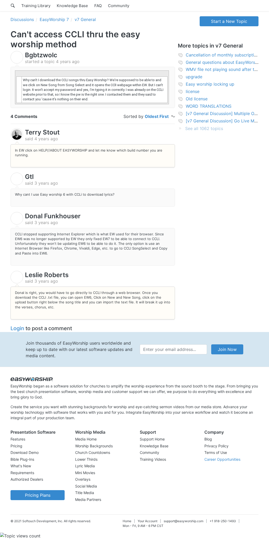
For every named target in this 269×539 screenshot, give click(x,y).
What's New (21, 466)
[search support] (13, 5)
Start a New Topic (229, 21)
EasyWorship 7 (54, 19)
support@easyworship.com (183, 521)
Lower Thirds (86, 459)
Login (17, 328)
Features (18, 439)
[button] (38, 432)
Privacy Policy (216, 446)
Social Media (86, 486)
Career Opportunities (222, 459)
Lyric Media (85, 466)
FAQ (98, 5)
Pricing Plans (37, 495)
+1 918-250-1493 (223, 521)
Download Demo (25, 452)
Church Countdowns (92, 452)
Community (118, 5)
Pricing (16, 446)
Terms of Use (215, 452)
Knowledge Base (72, 5)
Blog (208, 439)
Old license (197, 98)
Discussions (22, 19)
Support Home (152, 439)
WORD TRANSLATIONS (208, 106)
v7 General (85, 19)
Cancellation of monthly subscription (222, 55)
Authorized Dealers (27, 479)
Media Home (86, 439)
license (192, 91)
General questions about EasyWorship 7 (225, 62)
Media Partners (88, 499)
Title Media (84, 492)
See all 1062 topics (204, 128)
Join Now (227, 349)
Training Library (35, 5)
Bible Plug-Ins (22, 459)
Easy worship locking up (210, 84)
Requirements (22, 472)
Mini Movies (85, 472)
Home (127, 521)
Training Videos (153, 459)
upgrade (194, 76)
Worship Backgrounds (94, 446)
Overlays (82, 479)
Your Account (147, 521)
